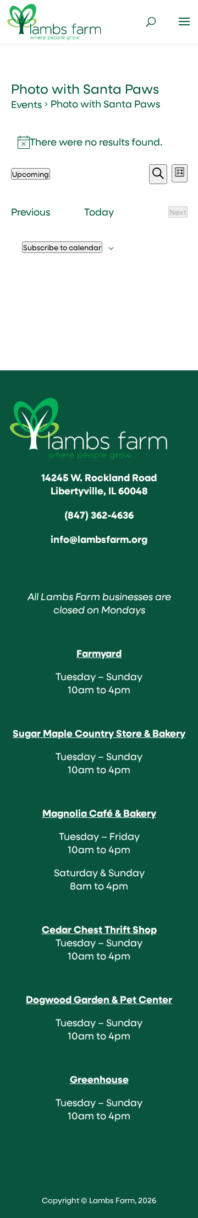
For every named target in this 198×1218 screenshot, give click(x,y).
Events (26, 105)
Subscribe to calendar (62, 247)
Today (99, 212)
